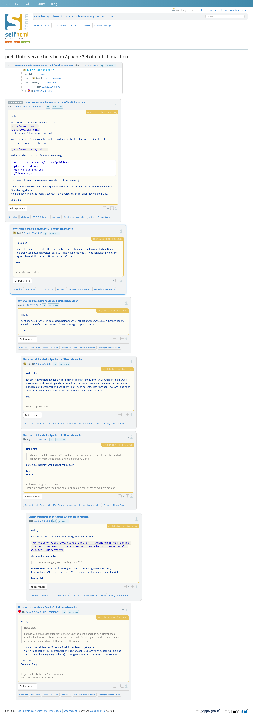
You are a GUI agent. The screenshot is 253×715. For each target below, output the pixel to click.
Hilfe (110, 16)
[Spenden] (25, 42)
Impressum (55, 711)
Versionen (38, 106)
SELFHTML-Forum (41, 25)
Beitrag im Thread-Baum (99, 217)
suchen (101, 16)
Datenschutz (70, 711)
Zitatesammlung (85, 16)
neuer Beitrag (41, 16)
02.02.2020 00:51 (40, 439)
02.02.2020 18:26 (38, 612)
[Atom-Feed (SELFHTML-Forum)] (8, 42)
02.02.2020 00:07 (43, 364)
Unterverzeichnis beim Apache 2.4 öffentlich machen (55, 102)
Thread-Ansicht (59, 25)
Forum (41, 4)
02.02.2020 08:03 (43, 520)
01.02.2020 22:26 (33, 233)
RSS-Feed (86, 25)
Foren (68, 16)
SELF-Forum (15, 102)
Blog (54, 4)
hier (82, 379)
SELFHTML (13, 4)
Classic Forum (98, 711)
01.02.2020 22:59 (32, 305)
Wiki (28, 4)
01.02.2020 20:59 (22, 106)
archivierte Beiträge (102, 25)
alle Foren (25, 217)
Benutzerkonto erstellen (74, 217)
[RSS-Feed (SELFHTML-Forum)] (17, 42)
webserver (57, 106)
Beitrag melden (17, 208)
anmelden (56, 217)
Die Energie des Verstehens (32, 711)
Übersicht (57, 16)
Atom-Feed (74, 25)
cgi (48, 106)
